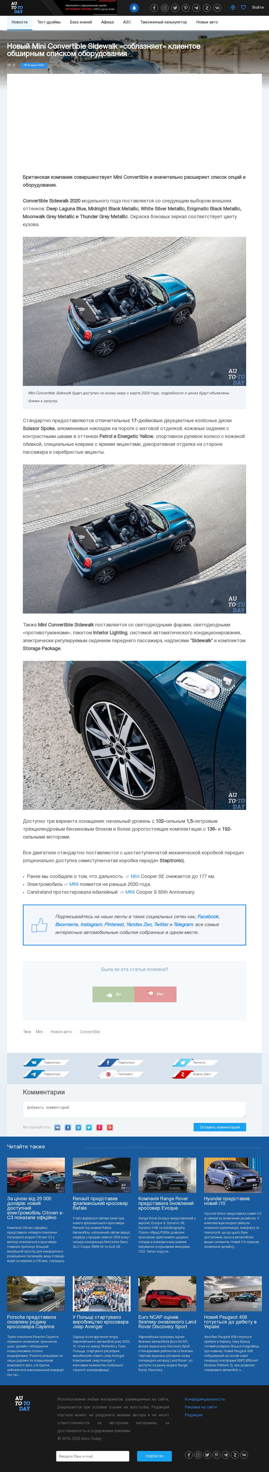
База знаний (81, 22)
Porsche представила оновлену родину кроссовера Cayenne (31, 1322)
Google (110, 1127)
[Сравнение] (233, 7)
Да (118, 994)
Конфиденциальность (205, 1399)
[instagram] (165, 8)
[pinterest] (186, 8)
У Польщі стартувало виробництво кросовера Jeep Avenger (100, 1322)
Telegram (183, 925)
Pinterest (113, 925)
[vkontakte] (217, 8)
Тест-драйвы (49, 22)
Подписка (154, 1456)
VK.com (57, 1127)
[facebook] (154, 8)
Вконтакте (66, 925)
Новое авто (61, 1032)
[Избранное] (243, 7)
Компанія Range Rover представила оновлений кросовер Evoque (166, 1204)
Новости (20, 22)
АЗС (127, 22)
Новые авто (207, 22)
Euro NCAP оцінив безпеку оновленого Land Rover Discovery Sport (167, 1322)
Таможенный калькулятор (163, 22)
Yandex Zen (138, 925)
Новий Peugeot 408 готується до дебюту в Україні (230, 1322)
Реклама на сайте (201, 1407)
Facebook (207, 917)
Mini (135, 877)
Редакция (194, 1415)
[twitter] (175, 8)
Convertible (90, 1032)
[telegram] (196, 8)
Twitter (161, 925)
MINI (74, 884)
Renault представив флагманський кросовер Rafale (100, 1204)
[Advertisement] (134, 129)
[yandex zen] (207, 8)
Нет (160, 994)
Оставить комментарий (220, 1127)
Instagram (91, 925)
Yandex (99, 1127)
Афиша (107, 22)
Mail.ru (78, 1127)
